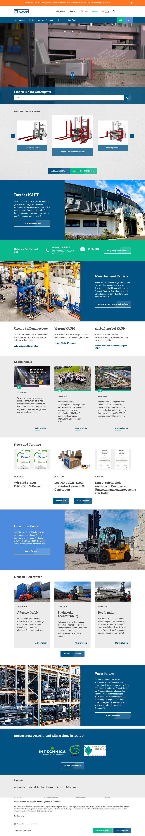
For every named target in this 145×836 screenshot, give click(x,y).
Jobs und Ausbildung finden (26, 346)
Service (61, 20)
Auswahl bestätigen (102, 830)
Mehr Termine (83, 501)
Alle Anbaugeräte (58, 171)
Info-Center (73, 20)
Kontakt (95, 11)
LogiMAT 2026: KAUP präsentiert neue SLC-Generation (69, 486)
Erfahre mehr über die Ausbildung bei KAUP (111, 347)
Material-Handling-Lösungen (41, 20)
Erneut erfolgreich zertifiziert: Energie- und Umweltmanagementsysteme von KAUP (115, 488)
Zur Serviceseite (113, 716)
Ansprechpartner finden (83, 171)
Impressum (18, 830)
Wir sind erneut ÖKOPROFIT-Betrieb (28, 484)
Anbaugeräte (19, 20)
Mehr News (61, 501)
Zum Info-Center (32, 551)
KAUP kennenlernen (32, 223)
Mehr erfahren (41, 428)
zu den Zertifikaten (72, 766)
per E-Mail (93, 248)
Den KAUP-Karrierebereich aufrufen (113, 304)
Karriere (73, 11)
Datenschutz (27, 830)
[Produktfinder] (120, 20)
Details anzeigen (19, 816)
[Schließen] (131, 2)
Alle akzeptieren (122, 830)
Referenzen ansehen (72, 653)
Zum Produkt (32, 147)
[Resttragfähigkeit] (129, 20)
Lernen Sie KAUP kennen (65, 343)
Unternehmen (61, 11)
